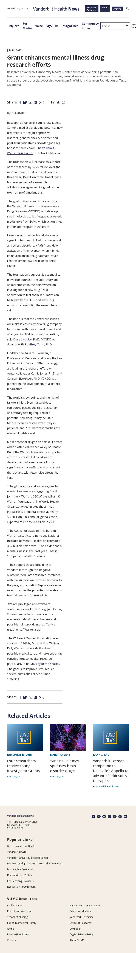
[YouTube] (104, 816)
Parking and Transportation (85, 905)
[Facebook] (99, 816)
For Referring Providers (20, 881)
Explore (14, 26)
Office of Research (80, 922)
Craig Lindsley (22, 339)
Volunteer (75, 928)
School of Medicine (81, 911)
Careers (11, 940)
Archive (117, 8)
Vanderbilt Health (17, 852)
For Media (27, 26)
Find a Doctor (15, 905)
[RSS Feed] (93, 816)
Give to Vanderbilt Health (21, 846)
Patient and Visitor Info (20, 911)
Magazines (70, 26)
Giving (10, 928)
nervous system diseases (42, 664)
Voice (39, 26)
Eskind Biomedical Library (21, 922)
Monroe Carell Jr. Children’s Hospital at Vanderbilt (35, 863)
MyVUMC (52, 26)
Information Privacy (18, 934)
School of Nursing (17, 917)
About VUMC (77, 940)
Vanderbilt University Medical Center (27, 857)
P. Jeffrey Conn (34, 344)
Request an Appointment (21, 886)
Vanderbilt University (81, 917)
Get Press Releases (92, 9)
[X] (115, 816)
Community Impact (90, 26)
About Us (105, 9)
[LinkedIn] (120, 816)
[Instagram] (109, 816)
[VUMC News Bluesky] (125, 816)
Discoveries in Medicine (20, 875)
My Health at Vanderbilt (20, 869)
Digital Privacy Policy (81, 934)
